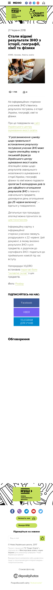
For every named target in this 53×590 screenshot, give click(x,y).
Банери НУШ (24, 525)
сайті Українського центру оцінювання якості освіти (24, 127)
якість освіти (28, 55)
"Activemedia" (36, 583)
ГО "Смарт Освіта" (31, 548)
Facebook (26, 302)
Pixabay (19, 283)
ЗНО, (11, 55)
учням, (18, 55)
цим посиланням (17, 219)
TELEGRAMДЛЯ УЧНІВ (26, 322)
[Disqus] (26, 377)
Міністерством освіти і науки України (25, 551)
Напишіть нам (43, 3)
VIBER (26, 312)
